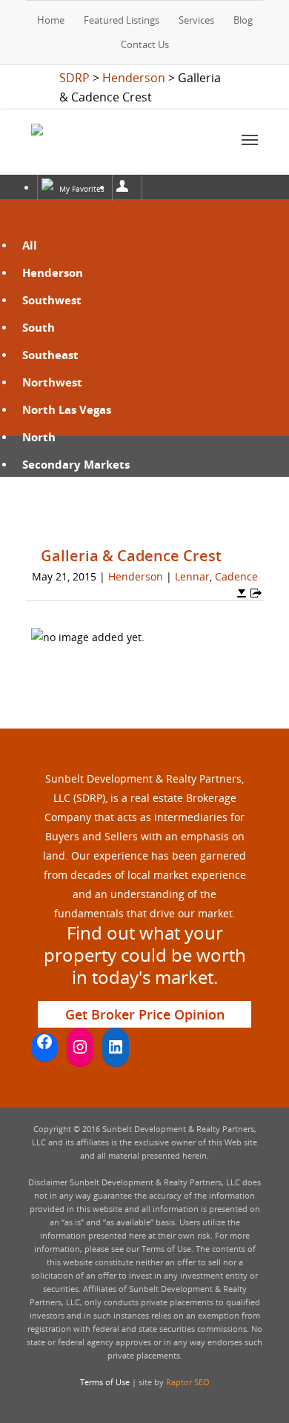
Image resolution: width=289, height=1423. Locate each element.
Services (196, 20)
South (38, 327)
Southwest (52, 299)
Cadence (236, 576)
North (39, 436)
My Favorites (81, 189)
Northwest (52, 382)
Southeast (50, 354)
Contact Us (145, 44)
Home (50, 20)
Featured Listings (121, 20)
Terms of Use (105, 1381)
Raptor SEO (188, 1381)
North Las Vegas (66, 409)
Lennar (192, 576)
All (29, 245)
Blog (243, 20)
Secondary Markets (76, 464)
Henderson (52, 272)
